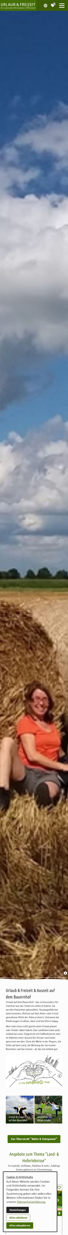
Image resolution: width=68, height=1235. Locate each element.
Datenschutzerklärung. (31, 1202)
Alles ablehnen (18, 1217)
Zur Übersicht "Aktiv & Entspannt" (34, 1139)
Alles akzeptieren (19, 1225)
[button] (62, 5)
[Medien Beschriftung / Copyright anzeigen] (66, 973)
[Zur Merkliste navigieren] (53, 4)
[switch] (59, 1188)
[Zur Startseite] (18, 5)
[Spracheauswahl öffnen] (45, 5)
